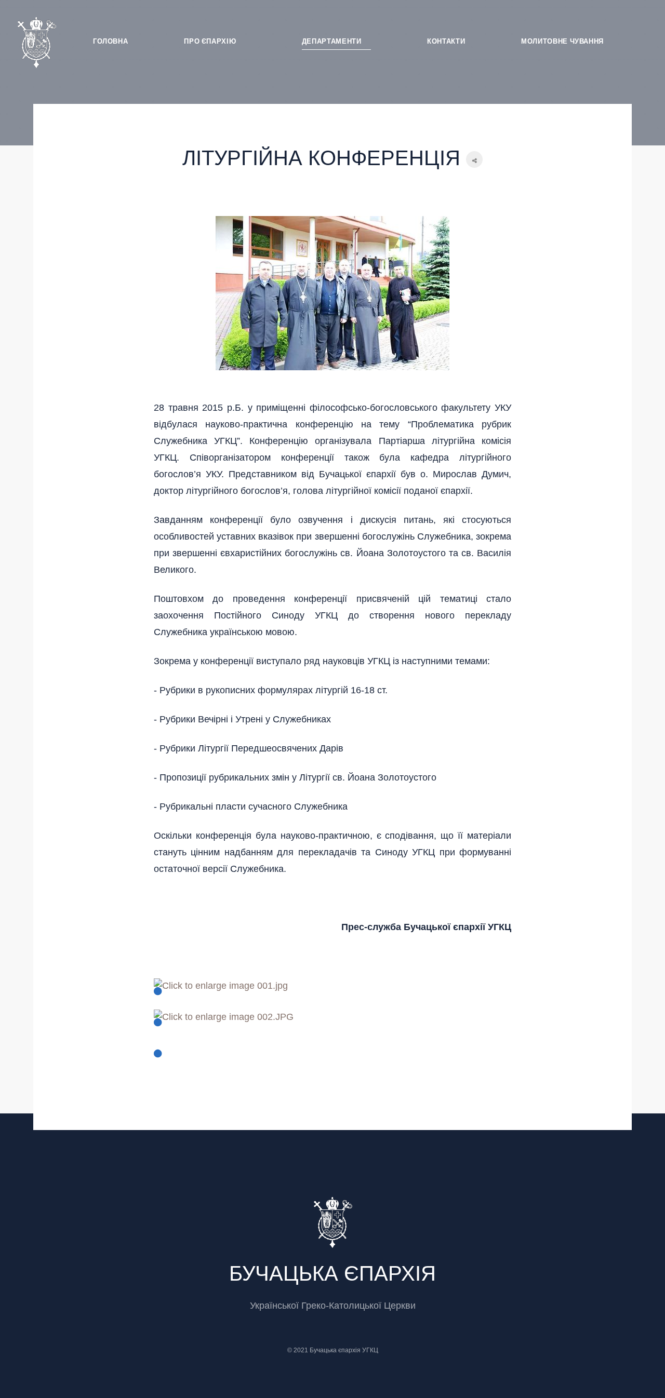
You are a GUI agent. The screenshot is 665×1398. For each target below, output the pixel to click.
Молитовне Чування (562, 41)
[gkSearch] (635, 39)
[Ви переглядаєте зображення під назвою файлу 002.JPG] (224, 1024)
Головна (110, 41)
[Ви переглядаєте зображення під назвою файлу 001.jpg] (221, 993)
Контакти (446, 41)
